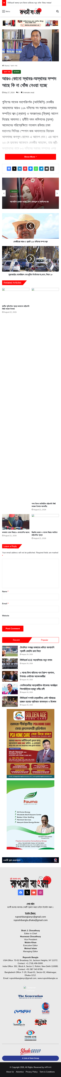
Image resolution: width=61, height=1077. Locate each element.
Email (5, 604)
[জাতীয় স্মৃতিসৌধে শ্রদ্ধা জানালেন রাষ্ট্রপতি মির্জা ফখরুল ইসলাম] (15, 295)
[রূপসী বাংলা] (30, 11)
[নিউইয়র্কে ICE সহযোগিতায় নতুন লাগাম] (10, 663)
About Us (10, 1072)
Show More (30, 157)
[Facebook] (9, 169)
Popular (44, 640)
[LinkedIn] (20, 169)
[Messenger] (30, 169)
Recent (16, 640)
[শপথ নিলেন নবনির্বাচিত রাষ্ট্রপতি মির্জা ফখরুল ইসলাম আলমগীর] (45, 394)
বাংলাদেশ (16, 72)
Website (5, 616)
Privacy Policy (32, 1072)
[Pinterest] (25, 169)
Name (5, 591)
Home (6, 66)
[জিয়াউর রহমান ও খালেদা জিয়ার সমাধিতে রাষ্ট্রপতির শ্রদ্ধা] (45, 521)
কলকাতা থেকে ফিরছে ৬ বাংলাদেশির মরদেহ (15, 532)
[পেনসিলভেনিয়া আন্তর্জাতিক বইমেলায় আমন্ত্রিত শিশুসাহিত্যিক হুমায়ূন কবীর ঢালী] (10, 689)
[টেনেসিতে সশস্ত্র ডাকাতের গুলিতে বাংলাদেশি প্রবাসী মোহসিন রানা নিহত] (10, 651)
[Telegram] (41, 169)
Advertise (20, 1072)
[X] (14, 169)
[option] (30, 193)
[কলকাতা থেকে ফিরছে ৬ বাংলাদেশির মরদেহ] (15, 521)
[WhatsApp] (36, 169)
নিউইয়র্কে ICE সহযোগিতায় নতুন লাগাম (36, 660)
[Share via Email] (47, 169)
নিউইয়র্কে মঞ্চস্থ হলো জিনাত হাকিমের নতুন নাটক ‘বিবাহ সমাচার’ (29, 3)
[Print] (52, 169)
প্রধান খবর (14, 66)
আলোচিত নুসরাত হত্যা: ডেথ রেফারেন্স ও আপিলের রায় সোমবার (29, 200)
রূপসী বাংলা (48, 1067)
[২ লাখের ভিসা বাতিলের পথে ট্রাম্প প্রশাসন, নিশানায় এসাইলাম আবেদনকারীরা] (10, 676)
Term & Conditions (47, 1072)
